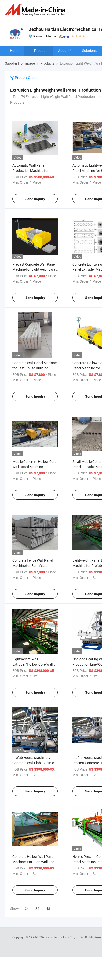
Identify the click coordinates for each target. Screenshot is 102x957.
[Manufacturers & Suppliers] (36, 10)
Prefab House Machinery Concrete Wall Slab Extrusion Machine (34, 762)
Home (14, 50)
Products (41, 50)
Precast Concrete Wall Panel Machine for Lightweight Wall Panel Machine (34, 269)
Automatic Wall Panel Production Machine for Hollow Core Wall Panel (30, 170)
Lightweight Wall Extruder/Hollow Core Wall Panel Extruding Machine (32, 664)
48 (48, 908)
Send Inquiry (35, 199)
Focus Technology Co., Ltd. (63, 937)
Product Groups (26, 77)
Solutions (89, 50)
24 (27, 909)
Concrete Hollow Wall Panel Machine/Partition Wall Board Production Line (35, 861)
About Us (65, 50)
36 (37, 908)
